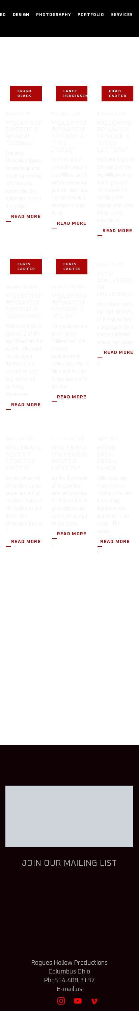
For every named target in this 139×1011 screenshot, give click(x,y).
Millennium (124, 369)
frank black (25, 94)
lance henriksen (75, 94)
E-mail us (69, 989)
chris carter (118, 94)
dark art (82, 545)
